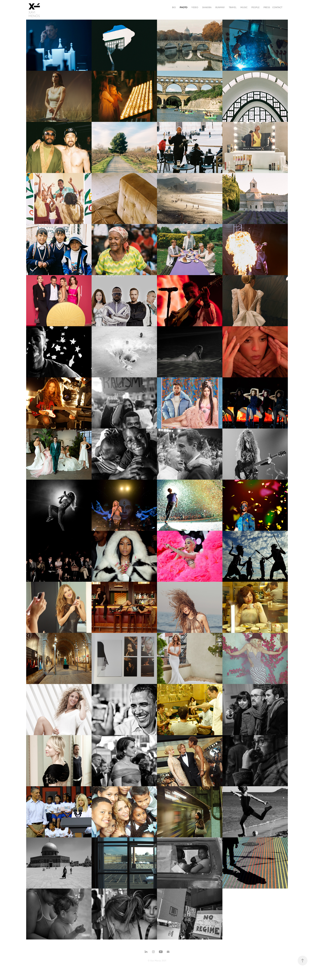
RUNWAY (220, 7)
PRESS (266, 7)
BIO (174, 7)
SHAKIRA (206, 7)
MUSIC (243, 7)
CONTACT (277, 7)
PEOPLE (255, 7)
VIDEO (194, 7)
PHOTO (183, 7)
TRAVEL (232, 7)
